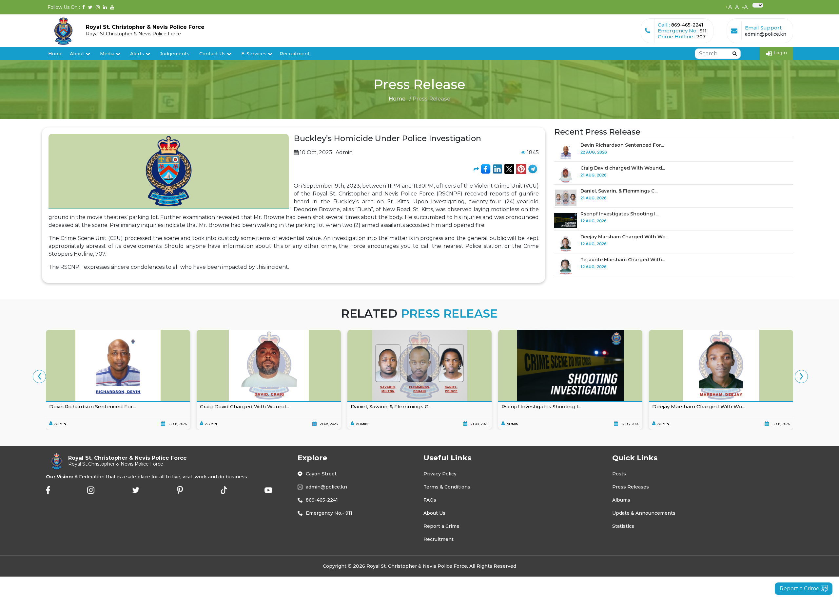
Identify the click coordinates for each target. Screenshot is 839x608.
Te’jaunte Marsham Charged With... (622, 260)
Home (55, 54)
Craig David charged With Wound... (622, 168)
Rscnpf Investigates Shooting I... (619, 214)
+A (728, 7)
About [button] (78, 54)
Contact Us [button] (213, 54)
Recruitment (295, 54)
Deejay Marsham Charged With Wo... (624, 237)
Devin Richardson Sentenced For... (622, 145)
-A (745, 7)
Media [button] (108, 54)
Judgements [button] (174, 54)
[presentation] (39, 376)
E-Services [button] (254, 54)
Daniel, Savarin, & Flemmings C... (618, 191)
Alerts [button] (137, 54)
